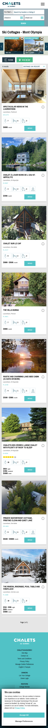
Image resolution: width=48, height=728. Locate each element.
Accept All (24, 715)
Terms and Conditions (25, 659)
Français (27, 667)
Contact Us (24, 656)
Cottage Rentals (24, 687)
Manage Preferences (24, 721)
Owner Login (25, 678)
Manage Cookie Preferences (24, 664)
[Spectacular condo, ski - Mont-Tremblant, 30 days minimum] (33, 47)
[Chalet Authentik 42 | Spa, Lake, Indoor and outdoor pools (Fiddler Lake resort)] (14, 47)
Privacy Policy (24, 661)
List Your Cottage (24, 675)
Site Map (24, 653)
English (21, 667)
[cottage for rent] (11, 6)
